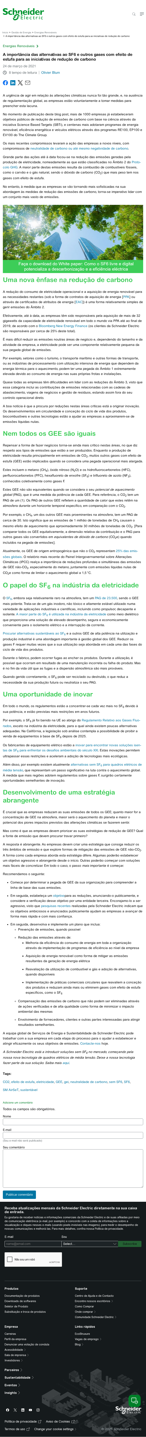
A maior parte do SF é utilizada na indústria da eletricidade (61, 614)
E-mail (7, 1130)
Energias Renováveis (45, 32)
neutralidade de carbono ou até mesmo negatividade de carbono (79, 148)
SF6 (127, 1082)
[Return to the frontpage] (22, 14)
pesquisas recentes (56, 906)
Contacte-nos (91, 1043)
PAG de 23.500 (106, 598)
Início (5, 32)
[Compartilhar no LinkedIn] (12, 83)
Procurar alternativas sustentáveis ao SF (34, 633)
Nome (7, 1116)
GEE (59, 1082)
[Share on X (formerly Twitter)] (20, 83)
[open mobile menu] (142, 14)
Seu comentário (14, 1147)
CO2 (6, 1082)
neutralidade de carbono (88, 1082)
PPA (126, 297)
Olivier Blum (50, 72)
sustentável (28, 1090)
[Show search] (134, 14)
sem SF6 (115, 1082)
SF (9, 598)
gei (66, 1082)
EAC (79, 302)
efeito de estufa (23, 1082)
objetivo (59, 896)
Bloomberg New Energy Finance (63, 326)
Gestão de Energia (21, 32)
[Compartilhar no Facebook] (5, 83)
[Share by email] (27, 83)
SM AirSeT (11, 1090)
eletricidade (45, 1082)
